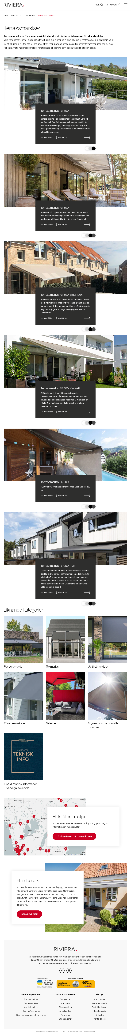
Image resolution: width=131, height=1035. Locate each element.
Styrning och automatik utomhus (31, 1015)
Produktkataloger (99, 1007)
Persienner (65, 1015)
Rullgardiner (65, 999)
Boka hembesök (99, 1003)
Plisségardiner (65, 1007)
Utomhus (30, 16)
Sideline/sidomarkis (31, 1011)
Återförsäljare (99, 999)
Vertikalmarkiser (31, 1007)
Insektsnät (65, 1003)
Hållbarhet (99, 1015)
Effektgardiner (65, 1019)
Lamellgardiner (65, 1011)
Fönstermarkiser (31, 999)
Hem (6, 16)
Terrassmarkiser (31, 1003)
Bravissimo (53, 1032)
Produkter (16, 16)
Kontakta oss (99, 1019)
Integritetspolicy (99, 1011)
